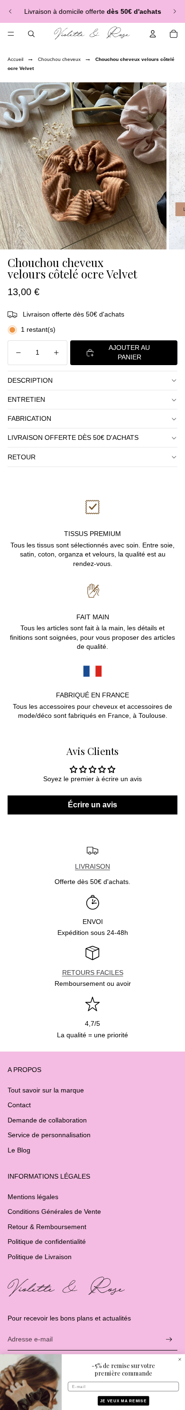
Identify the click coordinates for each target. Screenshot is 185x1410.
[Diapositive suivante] (174, 11)
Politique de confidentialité (47, 1241)
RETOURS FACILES (92, 972)
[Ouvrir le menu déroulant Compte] (152, 33)
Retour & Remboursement (47, 1227)
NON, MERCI (123, 1398)
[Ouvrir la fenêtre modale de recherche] (31, 33)
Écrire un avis (92, 805)
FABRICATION (29, 418)
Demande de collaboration (47, 1120)
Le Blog (19, 1150)
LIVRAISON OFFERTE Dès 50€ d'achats (73, 437)
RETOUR (22, 457)
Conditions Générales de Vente (54, 1211)
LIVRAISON (92, 866)
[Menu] (11, 34)
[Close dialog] (180, 1342)
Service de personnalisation (49, 1135)
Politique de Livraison (40, 1257)
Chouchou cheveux (59, 59)
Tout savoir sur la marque (46, 1090)
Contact (19, 1105)
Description (30, 380)
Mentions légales (33, 1197)
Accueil (15, 59)
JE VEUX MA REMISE (123, 1384)
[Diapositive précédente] (10, 11)
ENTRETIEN (26, 399)
